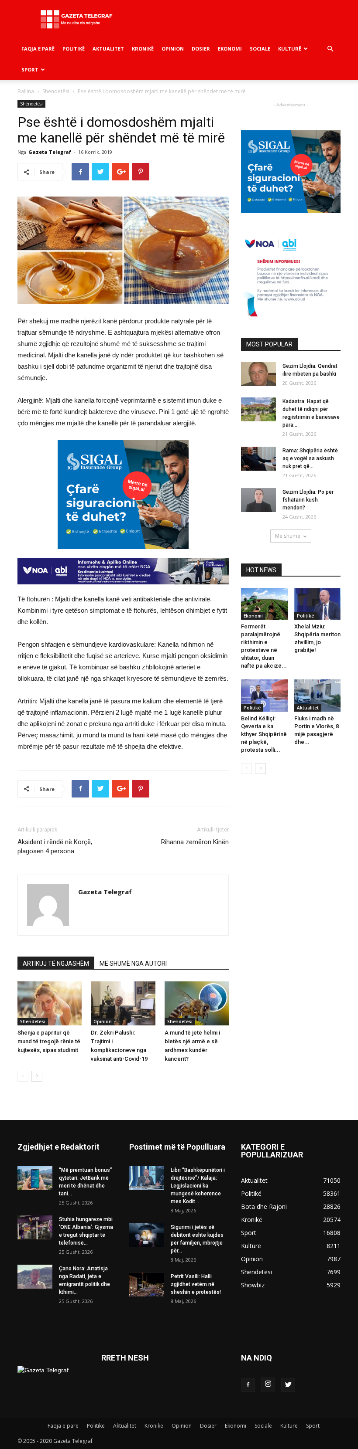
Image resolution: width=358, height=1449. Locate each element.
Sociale (260, 48)
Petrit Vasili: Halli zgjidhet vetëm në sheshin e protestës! (196, 1284)
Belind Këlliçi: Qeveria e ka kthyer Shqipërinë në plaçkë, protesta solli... (264, 734)
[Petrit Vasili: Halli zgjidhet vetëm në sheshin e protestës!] (146, 1284)
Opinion (173, 48)
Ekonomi (230, 48)
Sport (29, 69)
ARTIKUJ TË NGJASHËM (56, 963)
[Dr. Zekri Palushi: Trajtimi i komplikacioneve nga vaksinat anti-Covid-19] (123, 1003)
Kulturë (289, 48)
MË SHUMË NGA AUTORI (133, 963)
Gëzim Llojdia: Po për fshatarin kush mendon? (308, 500)
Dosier (201, 48)
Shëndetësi (55, 91)
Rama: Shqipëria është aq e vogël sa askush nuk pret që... (310, 458)
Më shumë (287, 536)
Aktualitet (108, 48)
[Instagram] (268, 1384)
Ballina (25, 91)
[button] (330, 49)
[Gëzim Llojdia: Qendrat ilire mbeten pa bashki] (258, 374)
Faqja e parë (38, 48)
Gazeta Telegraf (49, 152)
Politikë (73, 48)
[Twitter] (288, 1385)
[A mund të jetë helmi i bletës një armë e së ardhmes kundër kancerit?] (197, 1003)
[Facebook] (248, 1385)
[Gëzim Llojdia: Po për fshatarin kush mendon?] (258, 500)
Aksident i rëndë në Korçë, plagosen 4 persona (54, 846)
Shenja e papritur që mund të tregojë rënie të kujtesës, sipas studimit (48, 1041)
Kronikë (143, 48)
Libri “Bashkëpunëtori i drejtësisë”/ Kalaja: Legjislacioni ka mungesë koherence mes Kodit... (198, 1186)
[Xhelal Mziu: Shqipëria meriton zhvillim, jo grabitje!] (317, 604)
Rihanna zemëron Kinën (195, 842)
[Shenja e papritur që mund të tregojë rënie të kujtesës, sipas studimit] (49, 1003)
